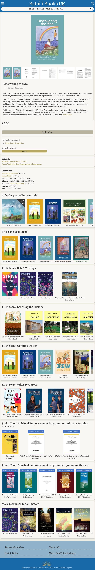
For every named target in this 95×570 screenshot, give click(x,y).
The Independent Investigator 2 (56, 414)
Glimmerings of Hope (66, 495)
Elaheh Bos (77, 417)
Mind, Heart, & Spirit (63, 534)
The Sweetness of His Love (74, 225)
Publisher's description (14, 143)
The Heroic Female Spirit (46, 534)
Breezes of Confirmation (10, 495)
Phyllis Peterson (46, 536)
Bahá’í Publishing (17, 183)
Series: (16, 88)
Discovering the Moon (52, 225)
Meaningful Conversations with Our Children (70, 298)
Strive (10, 298)
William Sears (27, 536)
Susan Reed (6, 175)
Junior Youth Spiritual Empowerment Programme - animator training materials (45, 424)
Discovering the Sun (34, 225)
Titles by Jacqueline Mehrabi (19, 195)
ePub (24, 151)
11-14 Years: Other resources (19, 384)
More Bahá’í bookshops (62, 553)
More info (54, 547)
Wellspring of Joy (28, 495)
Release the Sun (28, 534)
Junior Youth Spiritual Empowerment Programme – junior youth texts (45, 465)
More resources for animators (20, 504)
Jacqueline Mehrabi (10, 173)
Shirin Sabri (13, 339)
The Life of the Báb (34, 337)
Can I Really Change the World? (12, 414)
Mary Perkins (81, 536)
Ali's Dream (63, 375)
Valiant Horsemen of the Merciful (13, 337)
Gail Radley (81, 378)
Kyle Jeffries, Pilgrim (81, 375)
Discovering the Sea (45, 261)
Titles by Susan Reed (14, 232)
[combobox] (47, 9)
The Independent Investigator (34, 414)
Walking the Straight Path (84, 495)
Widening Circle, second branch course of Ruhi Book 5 (71, 456)
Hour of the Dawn (81, 534)
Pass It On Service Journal (76, 414)
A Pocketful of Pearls (28, 298)
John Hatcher (63, 378)
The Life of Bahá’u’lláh (52, 337)
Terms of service (14, 547)
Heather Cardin (64, 536)
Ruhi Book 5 (10, 456)
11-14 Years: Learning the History (22, 307)
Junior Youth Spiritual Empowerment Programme (22, 164)
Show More (67, 115)
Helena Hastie (33, 339)
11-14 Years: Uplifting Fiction (20, 346)
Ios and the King (81, 261)
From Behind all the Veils (63, 261)
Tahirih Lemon (34, 417)
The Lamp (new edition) (13, 225)
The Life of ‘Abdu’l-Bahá (70, 337)
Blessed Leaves (46, 298)
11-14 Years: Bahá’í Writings (19, 268)
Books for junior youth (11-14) (14, 161)
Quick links (11, 553)
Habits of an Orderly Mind (47, 495)
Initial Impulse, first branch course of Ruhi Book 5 (36, 456)
